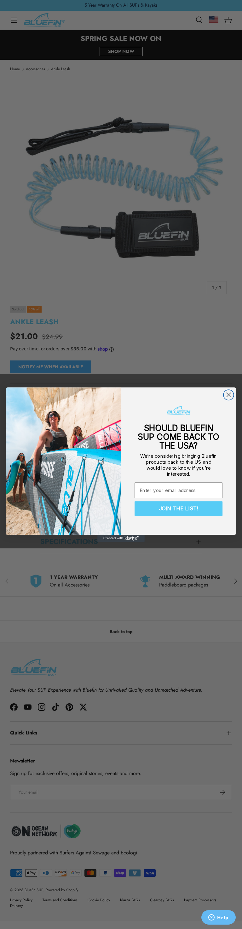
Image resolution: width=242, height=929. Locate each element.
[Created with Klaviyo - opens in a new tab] (121, 538)
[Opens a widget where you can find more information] (218, 918)
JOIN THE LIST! (179, 508)
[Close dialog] (228, 395)
